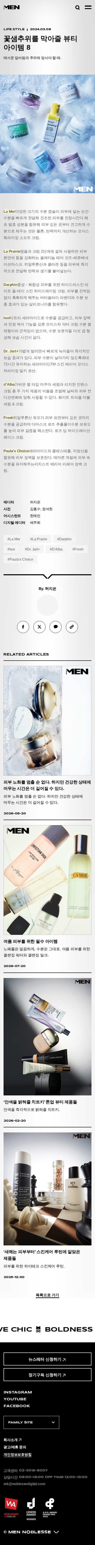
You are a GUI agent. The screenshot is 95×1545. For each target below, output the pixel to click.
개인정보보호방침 (18, 1454)
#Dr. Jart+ (32, 549)
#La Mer (14, 539)
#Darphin (64, 539)
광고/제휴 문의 (15, 1447)
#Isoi (11, 549)
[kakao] (55, 627)
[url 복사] (72, 627)
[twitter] (39, 627)
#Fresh (77, 549)
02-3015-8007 (33, 1470)
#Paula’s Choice (20, 559)
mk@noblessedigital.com (24, 1484)
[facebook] (23, 627)
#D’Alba (56, 549)
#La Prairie (38, 539)
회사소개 (10, 1440)
